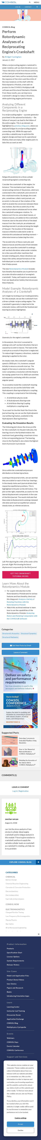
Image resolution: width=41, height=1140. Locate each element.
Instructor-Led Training (16, 1011)
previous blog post (22, 126)
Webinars (10, 1038)
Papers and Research (15, 988)
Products (10, 948)
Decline (20, 1130)
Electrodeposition (12, 895)
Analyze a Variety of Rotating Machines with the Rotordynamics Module (21, 602)
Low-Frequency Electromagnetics (18, 916)
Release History (13, 965)
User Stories (11, 984)
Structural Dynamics (28, 633)
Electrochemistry (12, 891)
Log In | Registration (20, 791)
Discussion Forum (14, 1015)
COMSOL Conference (15, 1050)
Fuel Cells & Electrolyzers (15, 899)
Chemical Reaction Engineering (17, 884)
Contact (28, 7)
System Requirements (15, 961)
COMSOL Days (12, 1042)
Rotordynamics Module (18, 269)
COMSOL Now (12, 904)
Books (9, 992)
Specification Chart (14, 952)
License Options (13, 956)
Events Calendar (13, 1046)
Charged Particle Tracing (15, 912)
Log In (17, 7)
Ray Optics (10, 924)
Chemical (10, 876)
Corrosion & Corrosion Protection (18, 887)
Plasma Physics (11, 920)
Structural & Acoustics (10, 633)
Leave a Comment (20, 652)
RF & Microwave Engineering (16, 928)
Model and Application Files (18, 975)
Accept (20, 1124)
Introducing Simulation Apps (18, 996)
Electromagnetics (15, 909)
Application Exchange (15, 1019)
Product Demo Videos (15, 980)
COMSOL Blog (8, 27)
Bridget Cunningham (13, 57)
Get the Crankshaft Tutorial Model (20, 574)
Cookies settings (20, 1118)
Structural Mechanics (10, 637)
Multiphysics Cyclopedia (16, 1027)
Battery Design (11, 880)
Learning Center (13, 1007)
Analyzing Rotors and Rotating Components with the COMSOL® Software (22, 616)
